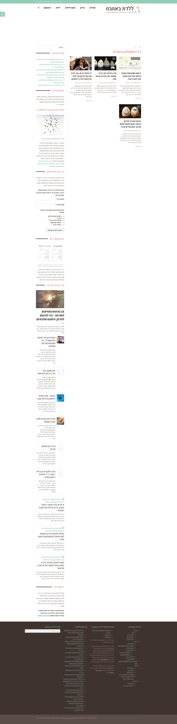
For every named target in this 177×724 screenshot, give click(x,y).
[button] (2, 14)
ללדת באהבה (137, 83)
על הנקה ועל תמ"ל (128, 686)
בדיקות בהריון (130, 650)
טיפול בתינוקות (56, 222)
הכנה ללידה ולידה (55, 220)
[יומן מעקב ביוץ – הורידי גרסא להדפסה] (60, 372)
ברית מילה (131, 683)
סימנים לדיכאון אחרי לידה (126, 674)
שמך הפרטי (59, 205)
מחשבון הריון (39, 2)
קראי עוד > (138, 98)
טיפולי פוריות (130, 639)
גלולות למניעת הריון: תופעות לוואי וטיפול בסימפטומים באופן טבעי (51, 536)
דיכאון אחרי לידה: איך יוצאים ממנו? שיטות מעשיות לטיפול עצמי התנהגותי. (73, 632)
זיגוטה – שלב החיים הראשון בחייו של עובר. (46, 397)
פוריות (135, 630)
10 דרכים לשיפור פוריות (48, 447)
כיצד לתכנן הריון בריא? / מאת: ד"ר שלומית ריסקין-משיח (45, 474)
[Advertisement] (88, 31)
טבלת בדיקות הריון (124, 652)
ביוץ (133, 633)
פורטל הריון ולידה (69, 718)
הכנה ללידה (130, 668)
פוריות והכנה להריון (54, 216)
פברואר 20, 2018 (103, 83)
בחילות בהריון (130, 657)
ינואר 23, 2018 (79, 83)
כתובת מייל (60, 199)
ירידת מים (131, 670)
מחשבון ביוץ (54, 2)
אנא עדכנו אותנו (43, 616)
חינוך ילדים (57, 225)
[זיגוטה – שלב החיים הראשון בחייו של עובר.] (60, 398)
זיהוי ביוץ (60, 2)
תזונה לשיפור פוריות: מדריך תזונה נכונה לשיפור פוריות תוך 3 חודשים (50, 565)
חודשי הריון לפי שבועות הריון (126, 646)
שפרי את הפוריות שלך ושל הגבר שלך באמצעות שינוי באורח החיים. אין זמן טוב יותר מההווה (50, 163)
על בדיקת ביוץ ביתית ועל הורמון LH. (73, 679)
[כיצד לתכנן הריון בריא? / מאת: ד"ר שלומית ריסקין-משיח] (60, 473)
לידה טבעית (130, 672)
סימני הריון (131, 644)
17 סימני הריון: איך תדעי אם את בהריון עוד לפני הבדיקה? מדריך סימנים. (81, 76)
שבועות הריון (47, 2)
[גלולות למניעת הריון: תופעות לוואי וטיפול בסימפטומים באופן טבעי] (52, 529)
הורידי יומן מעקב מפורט (56, 269)
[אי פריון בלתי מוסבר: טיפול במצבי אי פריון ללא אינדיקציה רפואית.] (52, 500)
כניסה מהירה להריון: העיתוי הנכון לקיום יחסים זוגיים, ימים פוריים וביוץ (130, 124)
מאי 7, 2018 (129, 83)
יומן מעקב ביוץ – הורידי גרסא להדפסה (50, 85)
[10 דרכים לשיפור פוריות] (60, 448)
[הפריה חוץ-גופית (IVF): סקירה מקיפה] (60, 421)
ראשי (139, 47)
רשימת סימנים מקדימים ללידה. (74, 690)
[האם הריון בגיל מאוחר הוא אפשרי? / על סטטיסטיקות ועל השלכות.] (60, 339)
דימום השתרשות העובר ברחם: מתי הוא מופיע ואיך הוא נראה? (131, 76)
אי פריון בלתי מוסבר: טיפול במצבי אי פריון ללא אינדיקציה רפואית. (51, 507)
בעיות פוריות (130, 637)
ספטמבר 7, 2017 (128, 131)
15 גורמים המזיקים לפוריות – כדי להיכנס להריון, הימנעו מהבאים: (50, 315)
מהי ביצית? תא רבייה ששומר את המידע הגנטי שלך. (106, 76)
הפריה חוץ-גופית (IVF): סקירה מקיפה (45, 420)
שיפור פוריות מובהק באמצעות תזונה (53, 139)
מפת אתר (107, 637)
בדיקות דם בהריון (125, 655)
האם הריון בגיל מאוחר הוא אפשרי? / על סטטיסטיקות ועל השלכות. (46, 342)
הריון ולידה (44, 178)
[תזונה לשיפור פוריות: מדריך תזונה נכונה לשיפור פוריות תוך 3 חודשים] (52, 558)
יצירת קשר (107, 635)
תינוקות (135, 681)
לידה (136, 666)
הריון (59, 218)
